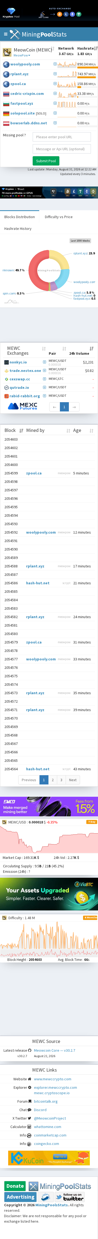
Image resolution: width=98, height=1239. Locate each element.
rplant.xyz (19, 73)
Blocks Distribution (19, 216)
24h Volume (79, 353)
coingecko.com (46, 1143)
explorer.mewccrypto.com (55, 1087)
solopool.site (22, 113)
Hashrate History (18, 228)
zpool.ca (18, 83)
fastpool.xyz (21, 103)
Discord (40, 1109)
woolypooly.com (25, 64)
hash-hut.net (38, 583)
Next (72, 779)
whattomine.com (47, 1126)
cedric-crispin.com (27, 93)
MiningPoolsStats (51, 1204)
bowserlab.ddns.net (28, 123)
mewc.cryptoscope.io (52, 1092)
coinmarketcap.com (50, 1135)
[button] (5, 34)
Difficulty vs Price (59, 216)
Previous (29, 779)
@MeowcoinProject (50, 1118)
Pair (52, 353)
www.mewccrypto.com (52, 1078)
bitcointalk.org (46, 1101)
